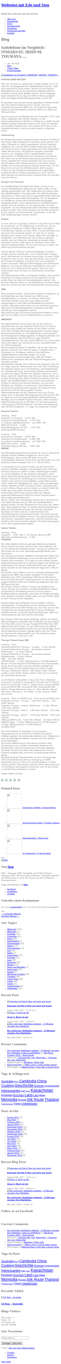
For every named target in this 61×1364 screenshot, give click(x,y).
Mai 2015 (11, 1143)
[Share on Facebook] (3, 780)
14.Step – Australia (12, 1303)
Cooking (7, 1086)
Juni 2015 (11, 1141)
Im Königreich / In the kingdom (37, 853)
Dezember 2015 (14, 1127)
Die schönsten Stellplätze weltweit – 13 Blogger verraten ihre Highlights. (31, 1032)
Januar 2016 (13, 1124)
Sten (9, 66)
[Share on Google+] (11, 780)
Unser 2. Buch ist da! (17, 1017)
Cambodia (12, 936)
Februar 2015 (13, 1150)
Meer (42, 1095)
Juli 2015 (11, 1139)
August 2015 (13, 1136)
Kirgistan (11, 957)
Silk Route (35, 1099)
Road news (12, 969)
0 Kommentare (14, 70)
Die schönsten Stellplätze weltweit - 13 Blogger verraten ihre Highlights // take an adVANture (33, 1051)
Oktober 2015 (13, 1131)
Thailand (11, 976)
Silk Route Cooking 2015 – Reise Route (30, 1054)
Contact (10, 1352)
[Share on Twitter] (7, 780)
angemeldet (16, 907)
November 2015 (14, 1129)
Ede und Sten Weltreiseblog (22, 1348)
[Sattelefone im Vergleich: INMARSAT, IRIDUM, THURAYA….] (30, 75)
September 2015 (15, 1134)
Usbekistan (12, 988)
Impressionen (13, 948)
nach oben (6, 1361)
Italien (10, 953)
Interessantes (10, 1091)
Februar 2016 (13, 1122)
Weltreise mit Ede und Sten (25, 5)
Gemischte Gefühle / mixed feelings (39, 807)
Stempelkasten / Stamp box (35, 838)
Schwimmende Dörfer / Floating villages (41, 823)
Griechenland (13, 943)
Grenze (39, 1085)
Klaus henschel (14, 1065)
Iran (9, 950)
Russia (10, 972)
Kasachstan (12, 955)
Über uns (11, 19)
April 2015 (12, 1146)
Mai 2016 (11, 1120)
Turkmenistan (13, 986)
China (10, 938)
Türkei (10, 981)
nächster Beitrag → (10, 916)
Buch (16, 1082)
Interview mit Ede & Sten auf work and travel (29, 1006)
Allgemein (11, 929)
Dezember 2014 (14, 1155)
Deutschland (13, 941)
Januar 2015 (13, 1153)
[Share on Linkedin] (19, 780)
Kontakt (10, 33)
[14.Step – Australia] (11, 1297)
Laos (9, 960)
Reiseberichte (13, 26)
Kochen (18, 1095)
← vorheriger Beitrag (11, 914)
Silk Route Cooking (16, 974)
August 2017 (13, 1117)
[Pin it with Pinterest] (15, 780)
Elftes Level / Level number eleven (41, 1065)
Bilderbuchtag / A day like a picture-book (40, 1067)
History (10, 946)
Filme (9, 23)
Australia (11, 934)
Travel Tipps (13, 68)
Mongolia (11, 962)
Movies (10, 965)
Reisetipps (12, 28)
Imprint (10, 1355)
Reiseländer (12, 21)
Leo (36, 1095)
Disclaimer (12, 1357)
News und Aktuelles (16, 967)
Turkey (10, 983)
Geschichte (24, 1085)
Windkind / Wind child (34, 1062)
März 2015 (12, 1148)
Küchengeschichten (16, 31)
